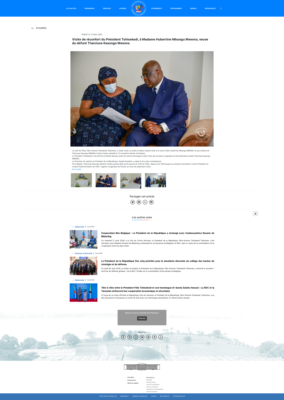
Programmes (131, 380)
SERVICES (107, 8)
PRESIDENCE (90, 8)
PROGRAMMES (176, 8)
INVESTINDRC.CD (164, 396)
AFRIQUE (122, 8)
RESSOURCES (210, 8)
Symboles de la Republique (154, 389)
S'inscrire (142, 318)
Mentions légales (133, 383)
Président (149, 380)
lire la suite (76, 169)
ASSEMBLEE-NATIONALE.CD (140, 396)
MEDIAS (193, 8)
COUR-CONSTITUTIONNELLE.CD (108, 396)
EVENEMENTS (156, 8)
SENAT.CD (153, 396)
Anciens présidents (152, 387)
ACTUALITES (71, 8)
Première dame (151, 382)
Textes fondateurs (151, 391)
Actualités (130, 377)
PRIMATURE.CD (124, 396)
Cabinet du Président (152, 384)
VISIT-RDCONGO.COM (179, 396)
